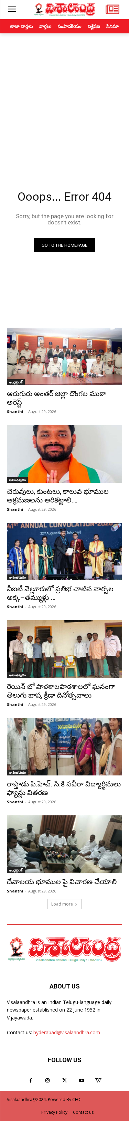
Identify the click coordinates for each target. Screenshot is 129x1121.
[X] (64, 1080)
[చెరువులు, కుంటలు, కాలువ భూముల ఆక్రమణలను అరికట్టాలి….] (64, 454)
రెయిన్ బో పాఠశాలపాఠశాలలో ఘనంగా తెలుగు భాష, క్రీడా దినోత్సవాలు (61, 691)
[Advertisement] (64, 101)
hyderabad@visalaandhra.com (66, 1032)
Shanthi (15, 411)
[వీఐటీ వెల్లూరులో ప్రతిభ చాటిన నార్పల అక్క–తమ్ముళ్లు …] (64, 552)
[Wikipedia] (98, 1080)
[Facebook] (30, 1080)
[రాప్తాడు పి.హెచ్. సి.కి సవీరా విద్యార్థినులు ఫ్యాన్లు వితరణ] (64, 747)
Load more (62, 904)
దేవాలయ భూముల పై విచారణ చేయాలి (62, 882)
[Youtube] (81, 1080)
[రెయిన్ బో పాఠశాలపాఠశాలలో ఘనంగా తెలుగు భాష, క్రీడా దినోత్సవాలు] (64, 649)
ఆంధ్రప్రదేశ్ (16, 382)
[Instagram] (47, 1080)
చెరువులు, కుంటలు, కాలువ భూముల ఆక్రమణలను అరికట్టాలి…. (58, 495)
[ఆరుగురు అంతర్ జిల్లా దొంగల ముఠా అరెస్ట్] (64, 356)
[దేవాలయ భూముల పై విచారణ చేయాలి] (64, 844)
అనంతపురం (17, 479)
